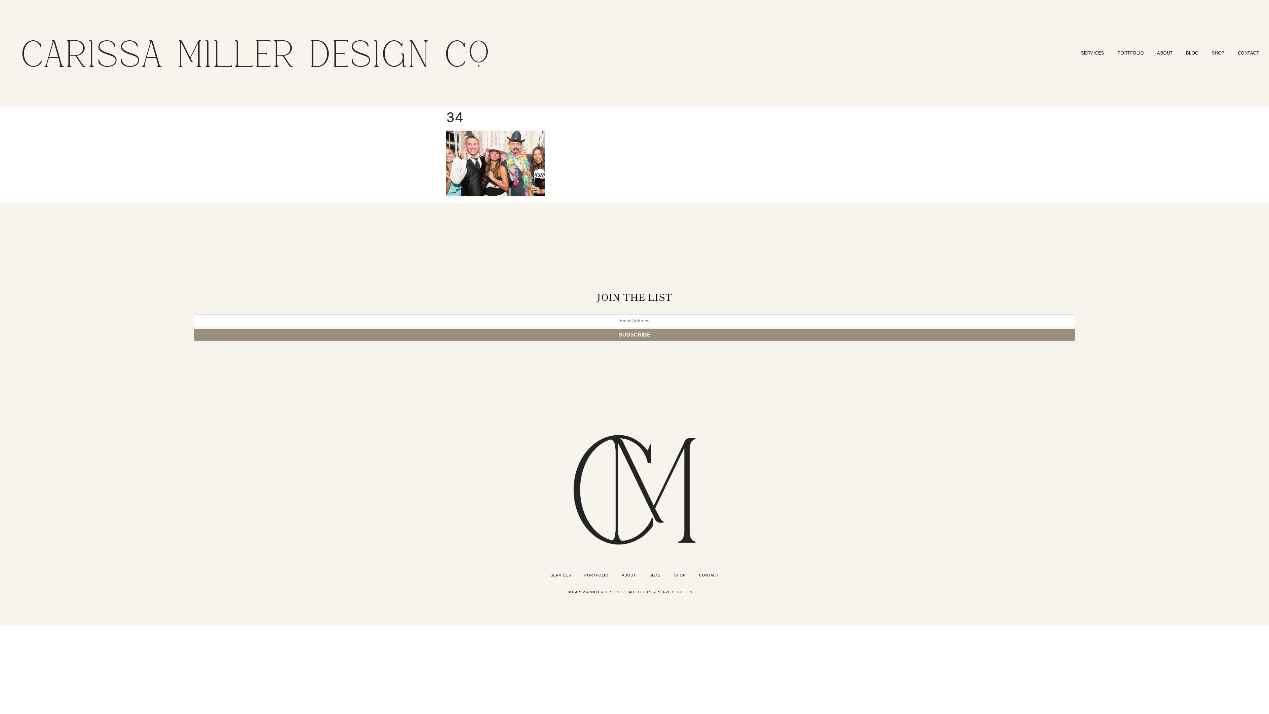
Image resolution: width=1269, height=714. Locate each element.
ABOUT (1165, 53)
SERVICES (1092, 53)
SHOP (1218, 53)
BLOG (1192, 53)
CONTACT (1248, 53)
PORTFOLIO (1131, 53)
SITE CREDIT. (688, 592)
